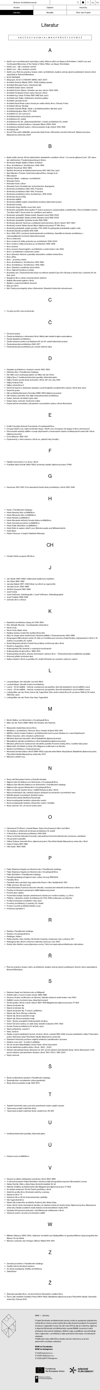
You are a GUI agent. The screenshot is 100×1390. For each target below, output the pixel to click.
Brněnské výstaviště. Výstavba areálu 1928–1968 (27, 220)
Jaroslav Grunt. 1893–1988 (18, 586)
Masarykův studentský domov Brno (21, 728)
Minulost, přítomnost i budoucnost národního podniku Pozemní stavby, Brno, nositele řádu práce (47, 743)
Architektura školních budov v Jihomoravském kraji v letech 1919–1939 (36, 127)
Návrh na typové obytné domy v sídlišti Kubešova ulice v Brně (32, 790)
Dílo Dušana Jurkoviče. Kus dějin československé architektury (33, 395)
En (97, 2)
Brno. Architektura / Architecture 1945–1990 (25, 262)
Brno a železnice (14, 238)
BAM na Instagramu (44, 1349)
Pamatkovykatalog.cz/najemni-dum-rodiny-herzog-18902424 (32, 877)
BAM (37, 1315)
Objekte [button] (50, 7)
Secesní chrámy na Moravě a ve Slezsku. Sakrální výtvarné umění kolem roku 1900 (41, 997)
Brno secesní (12, 246)
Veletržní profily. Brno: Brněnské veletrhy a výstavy (28, 1192)
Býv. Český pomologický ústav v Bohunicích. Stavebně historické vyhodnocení (39, 288)
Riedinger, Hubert (14, 936)
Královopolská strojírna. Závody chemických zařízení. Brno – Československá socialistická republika (48, 654)
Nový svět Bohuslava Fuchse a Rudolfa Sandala (26, 779)
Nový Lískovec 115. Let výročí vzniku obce (24, 805)
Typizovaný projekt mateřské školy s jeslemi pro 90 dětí (30, 1111)
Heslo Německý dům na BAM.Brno (21, 515)
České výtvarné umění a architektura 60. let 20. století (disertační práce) (37, 341)
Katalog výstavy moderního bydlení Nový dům (26, 633)
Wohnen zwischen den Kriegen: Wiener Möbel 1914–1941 (31, 1241)
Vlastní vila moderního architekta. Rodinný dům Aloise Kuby (31, 1202)
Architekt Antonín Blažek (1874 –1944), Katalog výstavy (29, 82)
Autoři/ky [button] (83, 7)
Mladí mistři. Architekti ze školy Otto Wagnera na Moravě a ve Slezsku (36, 746)
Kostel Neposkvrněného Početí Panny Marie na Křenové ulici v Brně (35, 643)
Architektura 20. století (16, 119)
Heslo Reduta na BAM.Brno (18, 518)
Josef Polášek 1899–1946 (17, 597)
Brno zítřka (11, 257)
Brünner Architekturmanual (25, 2)
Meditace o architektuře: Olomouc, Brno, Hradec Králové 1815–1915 (35, 730)
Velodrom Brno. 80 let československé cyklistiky (27, 1197)
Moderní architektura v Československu (23, 749)
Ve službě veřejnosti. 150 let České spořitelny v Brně (29, 1189)
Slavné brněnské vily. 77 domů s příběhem (24, 1010)
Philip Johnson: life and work (19, 885)
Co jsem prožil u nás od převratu (20, 311)
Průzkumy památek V (16, 908)
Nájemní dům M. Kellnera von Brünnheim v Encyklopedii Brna (32, 782)
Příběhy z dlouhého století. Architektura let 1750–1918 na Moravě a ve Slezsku (39, 898)
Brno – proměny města (16, 259)
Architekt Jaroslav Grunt (17, 101)
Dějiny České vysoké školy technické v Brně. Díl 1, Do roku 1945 (33, 380)
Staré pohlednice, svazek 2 (18, 1029)
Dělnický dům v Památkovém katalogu (22, 372)
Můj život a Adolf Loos (16, 757)
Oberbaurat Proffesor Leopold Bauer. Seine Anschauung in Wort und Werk (38, 828)
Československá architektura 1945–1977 (23, 344)
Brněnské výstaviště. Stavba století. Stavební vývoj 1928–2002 (33, 215)
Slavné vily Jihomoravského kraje (21, 1016)
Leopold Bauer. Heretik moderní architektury (25, 684)
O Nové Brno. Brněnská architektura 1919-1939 (26, 833)
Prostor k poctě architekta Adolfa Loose (24, 906)
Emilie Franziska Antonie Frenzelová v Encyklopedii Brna (30, 426)
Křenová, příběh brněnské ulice (20, 656)
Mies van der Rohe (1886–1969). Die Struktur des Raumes (31, 723)
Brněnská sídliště (14, 199)
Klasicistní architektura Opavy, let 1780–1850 (25, 622)
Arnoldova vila (12, 129)
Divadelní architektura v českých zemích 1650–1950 (28, 369)
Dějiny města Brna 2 (15, 385)
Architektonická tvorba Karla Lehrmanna (24, 116)
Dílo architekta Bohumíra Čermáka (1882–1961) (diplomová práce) (34, 393)
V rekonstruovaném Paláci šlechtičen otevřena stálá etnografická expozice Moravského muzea (47, 1181)
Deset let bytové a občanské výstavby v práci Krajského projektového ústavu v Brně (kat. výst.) (46, 388)
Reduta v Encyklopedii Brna (18, 934)
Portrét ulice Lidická (15, 893)
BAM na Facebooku (43, 1346)
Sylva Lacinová (13, 1055)
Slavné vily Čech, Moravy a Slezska (21, 1013)
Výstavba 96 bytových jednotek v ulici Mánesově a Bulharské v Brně (35, 1210)
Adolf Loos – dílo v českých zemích (21, 67)
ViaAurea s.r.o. (48, 1355)
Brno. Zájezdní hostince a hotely (20, 270)
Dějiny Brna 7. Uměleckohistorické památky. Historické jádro (32, 377)
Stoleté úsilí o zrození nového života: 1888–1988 (27, 995)
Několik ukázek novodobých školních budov (25, 795)
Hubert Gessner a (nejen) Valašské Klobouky (26, 533)
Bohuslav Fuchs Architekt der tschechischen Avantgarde (30, 186)
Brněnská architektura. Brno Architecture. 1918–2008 (29, 194)
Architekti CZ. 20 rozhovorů (18, 114)
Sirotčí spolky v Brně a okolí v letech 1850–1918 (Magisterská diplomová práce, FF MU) (43, 1003)
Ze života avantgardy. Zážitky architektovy (24, 1269)
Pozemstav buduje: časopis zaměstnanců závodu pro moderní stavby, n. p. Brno (40, 895)
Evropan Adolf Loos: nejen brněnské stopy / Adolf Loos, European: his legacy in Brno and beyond (48, 429)
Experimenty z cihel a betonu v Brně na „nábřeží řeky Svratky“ (33, 439)
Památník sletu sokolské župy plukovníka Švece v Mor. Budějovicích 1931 (37, 882)
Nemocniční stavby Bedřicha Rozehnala (23, 798)
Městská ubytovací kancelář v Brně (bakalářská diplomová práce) (34, 738)
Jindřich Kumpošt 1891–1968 (18, 589)
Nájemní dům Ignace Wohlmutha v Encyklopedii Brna (29, 787)
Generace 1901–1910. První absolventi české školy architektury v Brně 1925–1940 (41, 487)
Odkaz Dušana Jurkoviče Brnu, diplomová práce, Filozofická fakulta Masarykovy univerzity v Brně (47, 841)
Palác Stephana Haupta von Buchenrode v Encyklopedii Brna (32, 872)
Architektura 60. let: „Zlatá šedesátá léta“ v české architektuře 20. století (37, 122)
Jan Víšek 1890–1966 (15, 581)
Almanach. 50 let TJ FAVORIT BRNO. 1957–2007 (27, 80)
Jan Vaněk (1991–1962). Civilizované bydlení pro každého (30, 579)
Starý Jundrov (13, 1031)
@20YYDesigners (49, 1358)
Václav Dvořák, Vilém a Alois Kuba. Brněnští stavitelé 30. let (31, 1184)
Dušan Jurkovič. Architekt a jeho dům (22, 398)
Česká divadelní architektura (18, 339)
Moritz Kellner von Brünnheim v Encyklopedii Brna (28, 720)
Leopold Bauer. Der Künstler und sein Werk (25, 682)
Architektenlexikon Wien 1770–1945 (22, 111)
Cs (93, 2)
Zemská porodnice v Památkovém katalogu (25, 1263)
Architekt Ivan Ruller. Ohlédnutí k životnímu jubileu (27, 98)
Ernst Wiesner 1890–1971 (17, 436)
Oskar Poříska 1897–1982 (17, 844)
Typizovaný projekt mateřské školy (21, 1108)
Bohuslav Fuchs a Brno (16, 183)
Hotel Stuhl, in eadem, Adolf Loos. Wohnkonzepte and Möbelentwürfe (36, 528)
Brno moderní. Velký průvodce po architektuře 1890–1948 (31, 244)
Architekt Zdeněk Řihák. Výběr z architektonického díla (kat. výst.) (34, 108)
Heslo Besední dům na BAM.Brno (21, 512)
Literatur (16, 12)
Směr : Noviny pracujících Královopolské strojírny (27, 1021)
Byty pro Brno (13, 286)
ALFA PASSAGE (13, 77)
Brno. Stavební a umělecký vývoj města (23, 267)
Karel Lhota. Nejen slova (17, 630)
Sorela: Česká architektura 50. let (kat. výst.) (25, 1026)
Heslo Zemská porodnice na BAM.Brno (23, 523)
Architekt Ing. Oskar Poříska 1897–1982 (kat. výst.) (27, 95)
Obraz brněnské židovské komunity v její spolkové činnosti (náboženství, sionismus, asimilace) (46, 836)
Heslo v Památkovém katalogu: (19, 510)
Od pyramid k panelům (16, 839)
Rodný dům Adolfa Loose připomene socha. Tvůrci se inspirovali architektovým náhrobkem (45, 944)
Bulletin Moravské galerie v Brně (20, 280)
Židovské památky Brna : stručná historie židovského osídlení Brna (35, 1294)
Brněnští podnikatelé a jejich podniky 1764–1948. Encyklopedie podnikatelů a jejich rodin (44, 228)
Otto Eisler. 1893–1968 (16, 846)
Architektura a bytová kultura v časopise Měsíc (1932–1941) (31, 124)
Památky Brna (13, 880)
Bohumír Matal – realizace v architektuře (23, 178)
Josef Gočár (12, 592)
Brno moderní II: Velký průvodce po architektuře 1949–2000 (32, 241)
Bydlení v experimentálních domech (22, 283)
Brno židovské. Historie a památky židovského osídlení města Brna (35, 254)
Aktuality (49, 12)
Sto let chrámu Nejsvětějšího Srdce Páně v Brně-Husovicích (32, 1044)
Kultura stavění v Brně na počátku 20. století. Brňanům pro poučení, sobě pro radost (42, 659)
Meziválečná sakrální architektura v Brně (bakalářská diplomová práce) (36, 741)
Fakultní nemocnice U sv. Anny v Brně (22, 462)
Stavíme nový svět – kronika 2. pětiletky (23, 1042)
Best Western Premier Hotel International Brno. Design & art (32, 173)
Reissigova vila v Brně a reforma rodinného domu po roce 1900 (33, 942)
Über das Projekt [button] (83, 12)
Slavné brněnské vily (15, 1005)
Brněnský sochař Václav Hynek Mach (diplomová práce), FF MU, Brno (36, 225)
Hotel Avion (11, 531)
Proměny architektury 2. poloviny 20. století (25, 903)
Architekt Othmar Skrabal (17, 106)
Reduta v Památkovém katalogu (20, 931)
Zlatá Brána (11, 1271)
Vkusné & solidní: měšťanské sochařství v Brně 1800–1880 (31, 1179)
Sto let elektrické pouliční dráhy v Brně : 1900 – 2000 (29, 1047)
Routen (17, 7)
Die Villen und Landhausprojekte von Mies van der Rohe (30, 375)
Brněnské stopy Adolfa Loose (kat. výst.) (24, 207)
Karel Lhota (11, 627)
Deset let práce (13, 390)
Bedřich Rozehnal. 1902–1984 (19, 168)
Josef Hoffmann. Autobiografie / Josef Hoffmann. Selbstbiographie (35, 594)
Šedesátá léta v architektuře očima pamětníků (26, 1080)
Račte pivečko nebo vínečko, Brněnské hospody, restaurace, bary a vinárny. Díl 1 (40, 939)
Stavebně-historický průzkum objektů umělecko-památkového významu (37, 1039)
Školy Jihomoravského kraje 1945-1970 (23, 1083)
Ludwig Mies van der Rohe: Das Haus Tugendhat (27, 697)
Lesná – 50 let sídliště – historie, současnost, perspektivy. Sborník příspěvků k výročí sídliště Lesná (48, 687)
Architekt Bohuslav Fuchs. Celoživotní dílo (24, 85)
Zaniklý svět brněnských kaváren (21, 1266)
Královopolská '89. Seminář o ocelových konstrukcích (29, 648)
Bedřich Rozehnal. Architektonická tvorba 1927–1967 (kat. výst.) (33, 170)
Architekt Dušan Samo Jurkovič (20, 87)
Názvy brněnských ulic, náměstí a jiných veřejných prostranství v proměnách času (41, 792)
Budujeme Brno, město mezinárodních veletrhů (26, 278)
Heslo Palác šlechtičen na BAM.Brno (22, 525)
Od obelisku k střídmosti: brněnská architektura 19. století (31, 831)
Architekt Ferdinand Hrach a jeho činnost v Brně (27, 93)
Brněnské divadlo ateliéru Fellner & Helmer (25, 162)
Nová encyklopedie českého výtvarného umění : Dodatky (31, 803)
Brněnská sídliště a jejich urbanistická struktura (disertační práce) (34, 202)
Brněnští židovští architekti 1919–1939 (22, 231)
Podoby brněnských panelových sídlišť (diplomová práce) (31, 890)
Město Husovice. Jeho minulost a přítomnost (25, 736)
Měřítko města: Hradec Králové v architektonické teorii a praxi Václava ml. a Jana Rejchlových (46, 733)
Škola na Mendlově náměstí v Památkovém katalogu (28, 1078)
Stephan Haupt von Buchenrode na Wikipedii (25, 992)
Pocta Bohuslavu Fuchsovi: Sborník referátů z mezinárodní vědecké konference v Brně (43, 887)
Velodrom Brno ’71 (14, 1194)
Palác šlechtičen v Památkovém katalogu (24, 874)
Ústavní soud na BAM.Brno (18, 1156)
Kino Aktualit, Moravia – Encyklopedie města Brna (27, 625)
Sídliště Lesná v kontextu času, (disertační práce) (27, 1000)
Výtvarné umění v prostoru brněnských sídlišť (26, 1213)
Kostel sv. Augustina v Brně (18, 646)
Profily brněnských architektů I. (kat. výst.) (24, 901)
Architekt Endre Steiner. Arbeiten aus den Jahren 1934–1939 (32, 90)
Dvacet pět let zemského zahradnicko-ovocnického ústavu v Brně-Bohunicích (39, 403)
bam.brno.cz (47, 1353)
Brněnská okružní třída (16, 197)
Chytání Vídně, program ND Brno (21, 556)
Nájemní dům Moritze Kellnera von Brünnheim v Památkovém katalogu (36, 784)
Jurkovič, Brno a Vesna (16, 599)
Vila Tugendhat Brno (15, 1200)
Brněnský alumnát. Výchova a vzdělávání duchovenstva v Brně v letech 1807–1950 (41, 223)
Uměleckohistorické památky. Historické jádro (26, 1133)
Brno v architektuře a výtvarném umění (23, 251)
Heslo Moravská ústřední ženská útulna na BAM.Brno (29, 520)
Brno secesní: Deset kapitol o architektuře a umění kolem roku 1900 (35, 249)
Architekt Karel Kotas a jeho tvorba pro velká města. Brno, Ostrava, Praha (37, 103)
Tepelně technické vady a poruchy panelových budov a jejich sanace (35, 1105)
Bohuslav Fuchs (13, 181)
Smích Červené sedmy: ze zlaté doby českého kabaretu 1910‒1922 (35, 1024)
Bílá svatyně (12, 176)
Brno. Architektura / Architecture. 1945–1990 (25, 165)
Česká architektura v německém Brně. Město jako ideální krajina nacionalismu (39, 336)
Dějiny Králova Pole (15, 382)
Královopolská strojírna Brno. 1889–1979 (23, 651)
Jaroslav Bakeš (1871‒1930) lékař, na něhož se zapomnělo (31, 584)
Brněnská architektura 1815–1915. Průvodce (25, 189)
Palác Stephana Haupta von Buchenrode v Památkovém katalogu (34, 869)
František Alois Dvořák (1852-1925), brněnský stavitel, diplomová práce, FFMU (39, 464)
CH (39, 37)
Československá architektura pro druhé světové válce (29, 347)
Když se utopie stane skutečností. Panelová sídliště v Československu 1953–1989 (41, 635)
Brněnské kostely (14, 204)
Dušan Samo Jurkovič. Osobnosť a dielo (23, 401)
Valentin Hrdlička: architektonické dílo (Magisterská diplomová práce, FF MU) (39, 1187)
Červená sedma (13, 333)
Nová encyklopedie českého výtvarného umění (26, 800)
